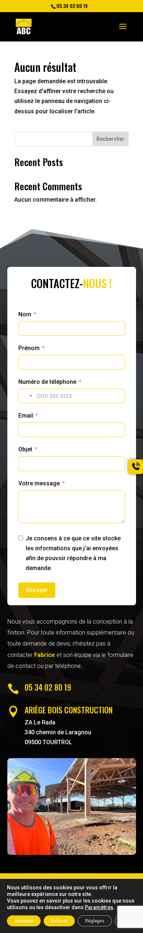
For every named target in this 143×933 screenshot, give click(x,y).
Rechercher (110, 139)
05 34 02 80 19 (48, 687)
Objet (25, 449)
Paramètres (99, 907)
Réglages (94, 920)
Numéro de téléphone (47, 381)
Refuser (59, 920)
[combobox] (26, 396)
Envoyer (37, 590)
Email (25, 415)
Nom (24, 314)
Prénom (29, 348)
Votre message (39, 483)
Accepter (23, 920)
